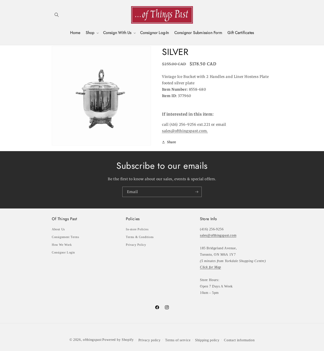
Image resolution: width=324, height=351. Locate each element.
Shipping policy (207, 340)
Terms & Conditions (140, 237)
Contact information (239, 340)
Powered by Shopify (118, 340)
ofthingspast (92, 340)
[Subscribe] (196, 192)
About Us (58, 229)
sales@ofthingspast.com (218, 235)
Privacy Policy (136, 244)
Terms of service (177, 340)
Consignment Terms (65, 237)
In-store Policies (137, 229)
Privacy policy (149, 340)
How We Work (62, 244)
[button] (56, 15)
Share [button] (171, 142)
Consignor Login (63, 252)
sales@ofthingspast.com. (185, 131)
